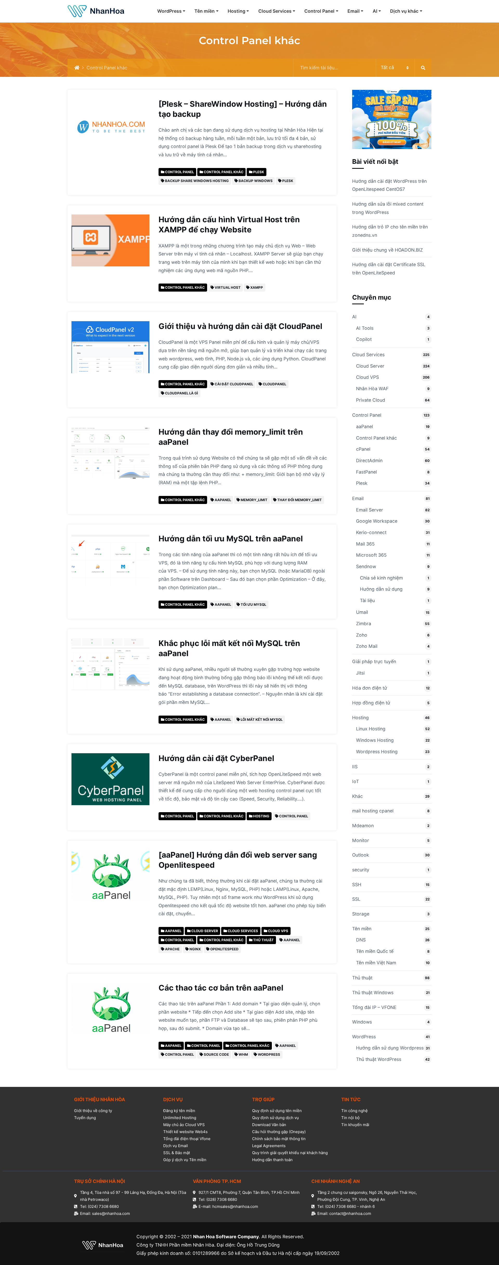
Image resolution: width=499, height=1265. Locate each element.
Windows (362, 1022)
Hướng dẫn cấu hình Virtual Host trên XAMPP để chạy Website (229, 224)
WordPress (169, 11)
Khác (357, 796)
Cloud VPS (367, 377)
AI (375, 11)
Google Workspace (376, 521)
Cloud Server (370, 366)
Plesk (361, 483)
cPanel (363, 449)
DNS (361, 940)
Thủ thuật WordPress (378, 1059)
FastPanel (366, 472)
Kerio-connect (371, 532)
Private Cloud (370, 400)
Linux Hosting (370, 728)
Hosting (236, 11)
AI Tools (364, 328)
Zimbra (363, 623)
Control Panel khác (376, 438)
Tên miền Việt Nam (376, 962)
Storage (360, 914)
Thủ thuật (362, 977)
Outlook (360, 855)
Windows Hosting (375, 740)
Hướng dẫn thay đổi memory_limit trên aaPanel (231, 437)
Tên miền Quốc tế (374, 951)
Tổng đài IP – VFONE (374, 1007)
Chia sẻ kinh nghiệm (381, 578)
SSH (356, 884)
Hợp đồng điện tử (371, 702)
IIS (355, 766)
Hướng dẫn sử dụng (381, 589)
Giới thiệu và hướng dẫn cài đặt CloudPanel (240, 326)
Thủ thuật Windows (372, 992)
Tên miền (204, 11)
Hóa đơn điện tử (369, 688)
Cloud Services (275, 11)
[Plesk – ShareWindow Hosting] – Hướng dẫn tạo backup (243, 109)
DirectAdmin (369, 460)
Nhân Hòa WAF (372, 388)
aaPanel (364, 426)
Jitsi (360, 673)
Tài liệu (367, 600)
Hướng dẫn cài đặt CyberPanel (216, 758)
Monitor (360, 840)
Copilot (364, 339)
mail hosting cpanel (372, 810)
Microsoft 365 (371, 555)
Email (353, 11)
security (360, 869)
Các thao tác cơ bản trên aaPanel (221, 987)
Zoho (361, 635)
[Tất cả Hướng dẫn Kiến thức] (362, 68)
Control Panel (319, 11)
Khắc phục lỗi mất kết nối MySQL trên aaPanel (229, 648)
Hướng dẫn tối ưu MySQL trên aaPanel (231, 538)
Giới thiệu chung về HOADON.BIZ (387, 250)
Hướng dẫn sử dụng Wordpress (390, 1048)
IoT (355, 781)
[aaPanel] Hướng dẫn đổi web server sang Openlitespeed (238, 860)
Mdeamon (363, 825)
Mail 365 (365, 544)
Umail (362, 612)
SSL (356, 899)
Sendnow (366, 566)
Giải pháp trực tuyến (374, 661)
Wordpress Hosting (377, 751)
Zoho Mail (366, 646)
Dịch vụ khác (404, 11)
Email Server (369, 510)
